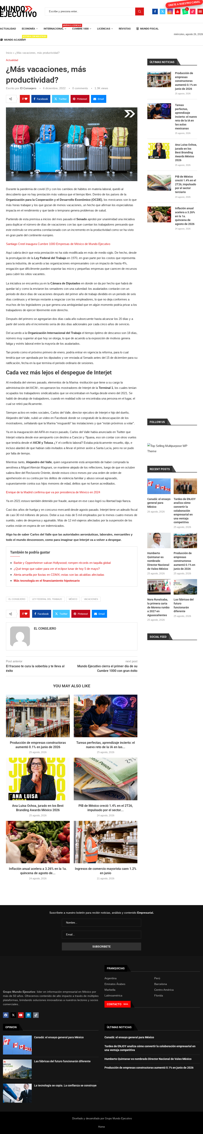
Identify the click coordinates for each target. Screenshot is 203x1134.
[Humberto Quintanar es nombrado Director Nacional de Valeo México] (159, 540)
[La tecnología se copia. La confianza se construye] (17, 1093)
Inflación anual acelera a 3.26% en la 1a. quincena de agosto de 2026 (185, 216)
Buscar (139, 11)
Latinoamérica (113, 995)
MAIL (126, 1004)
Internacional (55, 27)
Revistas (125, 28)
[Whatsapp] (185, 11)
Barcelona (160, 984)
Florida (158, 995)
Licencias (103, 28)
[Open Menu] (200, 11)
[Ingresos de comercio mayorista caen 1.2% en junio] (106, 842)
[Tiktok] (192, 11)
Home (101, 1126)
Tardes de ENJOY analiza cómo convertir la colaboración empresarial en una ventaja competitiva (185, 510)
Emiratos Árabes (114, 984)
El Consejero (28, 88)
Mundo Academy (15, 38)
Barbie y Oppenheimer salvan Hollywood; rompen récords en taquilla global (62, 562)
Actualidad (8, 28)
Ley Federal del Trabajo (47, 599)
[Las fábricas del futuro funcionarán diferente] (185, 587)
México (73, 599)
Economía (28, 28)
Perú (157, 978)
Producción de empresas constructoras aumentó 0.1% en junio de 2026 (186, 81)
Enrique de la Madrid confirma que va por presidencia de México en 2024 (53, 492)
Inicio (9, 52)
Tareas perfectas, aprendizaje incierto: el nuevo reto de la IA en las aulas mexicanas (186, 116)
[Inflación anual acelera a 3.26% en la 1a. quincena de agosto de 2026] (38, 842)
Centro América (164, 989)
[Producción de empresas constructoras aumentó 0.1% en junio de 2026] (38, 716)
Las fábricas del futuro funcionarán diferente (184, 605)
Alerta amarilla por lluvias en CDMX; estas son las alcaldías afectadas (59, 574)
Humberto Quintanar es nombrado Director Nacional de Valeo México (158, 561)
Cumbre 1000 (80, 28)
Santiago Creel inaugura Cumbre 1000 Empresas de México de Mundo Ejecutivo (58, 244)
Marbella (109, 989)
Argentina (110, 978)
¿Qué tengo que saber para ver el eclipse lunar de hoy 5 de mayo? (57, 568)
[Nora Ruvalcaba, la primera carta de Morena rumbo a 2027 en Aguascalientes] (159, 587)
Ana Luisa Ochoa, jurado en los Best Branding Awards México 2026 (186, 152)
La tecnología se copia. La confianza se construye (65, 1085)
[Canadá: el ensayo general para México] (159, 486)
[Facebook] (155, 11)
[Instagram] (170, 11)
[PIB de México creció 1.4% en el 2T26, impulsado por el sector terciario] (106, 779)
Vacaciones (91, 599)
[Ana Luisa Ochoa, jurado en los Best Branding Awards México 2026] (38, 779)
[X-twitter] (13, 1015)
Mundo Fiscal (149, 28)
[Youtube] (177, 11)
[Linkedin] (28, 1015)
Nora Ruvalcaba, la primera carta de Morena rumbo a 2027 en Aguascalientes (158, 607)
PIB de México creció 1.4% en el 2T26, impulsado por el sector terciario (185, 184)
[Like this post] (26, 99)
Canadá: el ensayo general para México (158, 502)
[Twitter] (162, 11)
